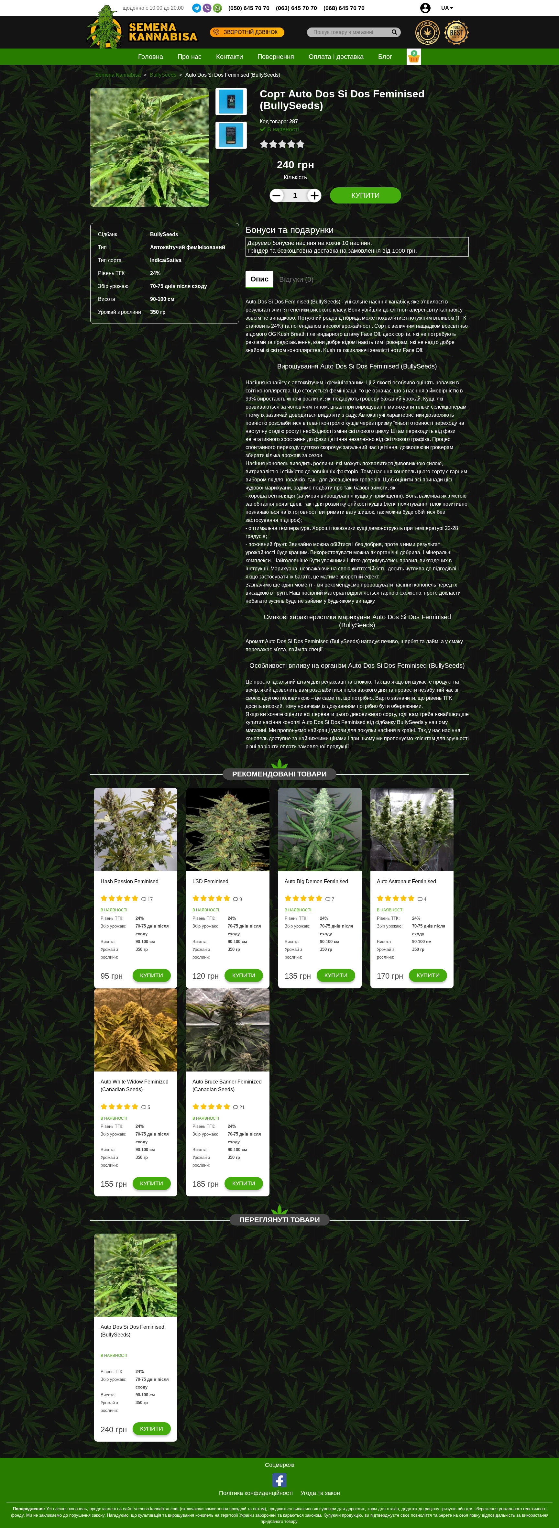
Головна (150, 56)
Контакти (229, 56)
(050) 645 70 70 (248, 8)
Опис (259, 279)
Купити (365, 195)
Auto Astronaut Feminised (406, 881)
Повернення (276, 56)
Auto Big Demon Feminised (316, 881)
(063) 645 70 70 (296, 8)
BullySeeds (163, 75)
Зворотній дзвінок (251, 32)
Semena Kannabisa (118, 75)
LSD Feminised (210, 881)
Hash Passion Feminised (130, 881)
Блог (385, 56)
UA (445, 8)
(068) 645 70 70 (344, 8)
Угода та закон (320, 1493)
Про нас (190, 56)
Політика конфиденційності (256, 1493)
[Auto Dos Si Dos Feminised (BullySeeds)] (149, 147)
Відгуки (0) (296, 279)
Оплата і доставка (336, 56)
